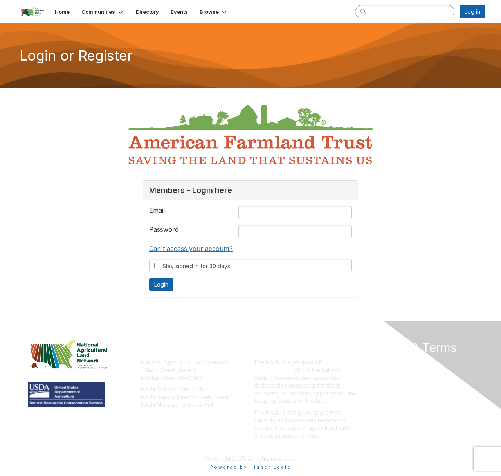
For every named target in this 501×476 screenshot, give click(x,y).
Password (163, 229)
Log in (472, 11)
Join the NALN (272, 447)
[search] (363, 11)
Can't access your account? (191, 248)
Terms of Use (384, 370)
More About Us (386, 362)
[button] (103, 12)
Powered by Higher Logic (250, 467)
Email (157, 210)
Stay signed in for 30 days (194, 266)
